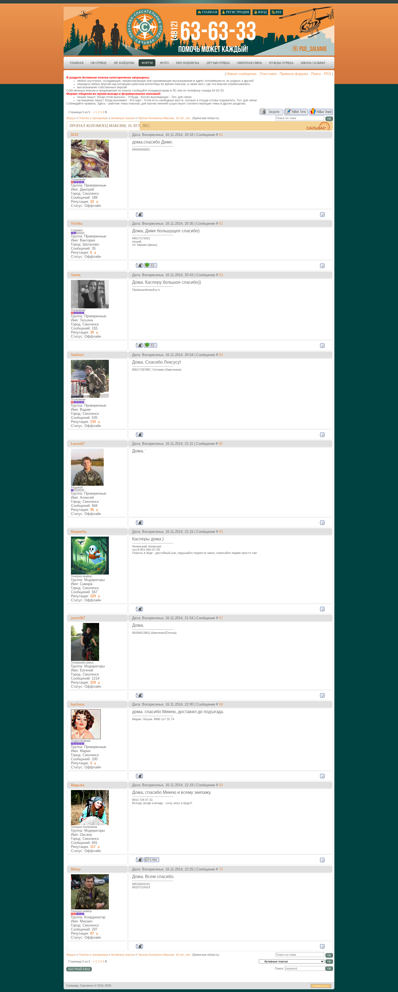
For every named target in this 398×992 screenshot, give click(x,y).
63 (221, 275)
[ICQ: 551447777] (150, 345)
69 (221, 785)
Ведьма (77, 785)
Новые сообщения (241, 74)
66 (221, 532)
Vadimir (77, 355)
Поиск (316, 74)
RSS (327, 74)
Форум (71, 118)
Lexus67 (78, 444)
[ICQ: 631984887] (150, 265)
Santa (75, 275)
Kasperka (78, 532)
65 (221, 444)
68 (221, 704)
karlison (77, 704)
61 (221, 135)
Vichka (76, 223)
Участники (268, 74)
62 (221, 223)
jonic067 (78, 618)
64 (221, 355)
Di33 (74, 135)
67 (221, 618)
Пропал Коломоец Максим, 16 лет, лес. (164, 118)
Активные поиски (123, 118)
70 (221, 869)
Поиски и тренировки (93, 118)
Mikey (76, 869)
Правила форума (294, 74)
